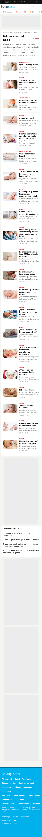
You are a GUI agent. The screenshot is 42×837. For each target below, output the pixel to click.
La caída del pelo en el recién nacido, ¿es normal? (29, 292)
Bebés (30, 795)
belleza (18, 808)
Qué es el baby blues (28, 65)
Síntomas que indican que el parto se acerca (21, 540)
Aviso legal (6, 817)
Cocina (32, 2)
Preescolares (7, 800)
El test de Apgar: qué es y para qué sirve (28, 442)
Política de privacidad (20, 817)
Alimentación (25, 98)
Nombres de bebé (26, 783)
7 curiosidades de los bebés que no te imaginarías (28, 174)
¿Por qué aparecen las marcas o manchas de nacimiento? (27, 350)
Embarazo (6, 795)
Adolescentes (25, 804)
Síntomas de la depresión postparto (28, 213)
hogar (34, 810)
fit (39, 810)
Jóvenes (36, 804)
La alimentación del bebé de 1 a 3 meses (28, 101)
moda (12, 808)
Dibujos (18, 787)
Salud (21, 78)
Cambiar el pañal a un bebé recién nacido (28, 424)
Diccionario (6, 791)
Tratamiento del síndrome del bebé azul (27, 82)
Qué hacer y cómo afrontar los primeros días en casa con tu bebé (28, 232)
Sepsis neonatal (26, 118)
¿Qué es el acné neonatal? (26, 406)
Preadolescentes (9, 804)
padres (32, 808)
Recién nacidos (18, 33)
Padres (39, 2)
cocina (25, 808)
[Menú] (39, 6)
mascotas (12, 810)
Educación (6, 783)
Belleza (26, 2)
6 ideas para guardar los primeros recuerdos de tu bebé (29, 194)
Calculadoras (7, 787)
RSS (20, 820)
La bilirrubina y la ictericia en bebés (27, 273)
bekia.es (5, 808)
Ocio (21, 189)
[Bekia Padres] (8, 6)
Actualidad (13, 2)
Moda (21, 2)
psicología (27, 810)
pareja (4, 810)
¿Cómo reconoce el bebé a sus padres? (28, 331)
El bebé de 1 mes (26, 390)
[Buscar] (34, 6)
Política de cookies (9, 820)
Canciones (27, 787)
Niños (37, 795)
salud (19, 810)
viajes (5, 811)
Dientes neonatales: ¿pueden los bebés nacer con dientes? (28, 136)
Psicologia (24, 62)
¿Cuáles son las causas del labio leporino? (26, 372)
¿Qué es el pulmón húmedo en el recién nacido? (28, 312)
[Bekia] (5, 2)
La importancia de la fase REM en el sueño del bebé (28, 254)
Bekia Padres (7, 33)
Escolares (19, 800)
